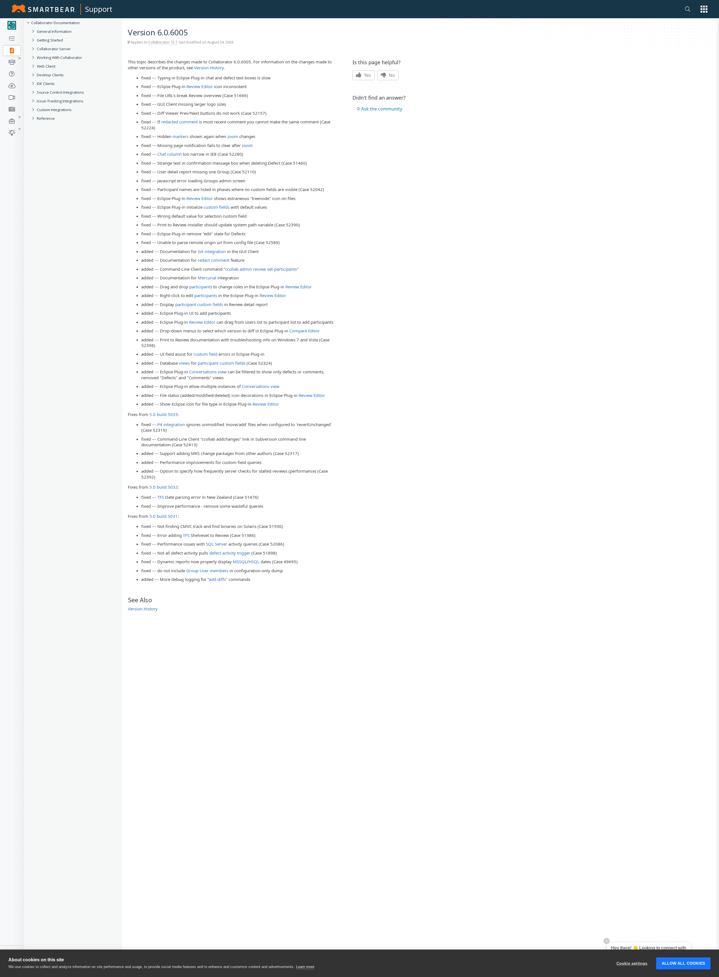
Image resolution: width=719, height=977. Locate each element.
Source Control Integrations (60, 92)
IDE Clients (46, 83)
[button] (703, 9)
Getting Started (50, 40)
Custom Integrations (54, 109)
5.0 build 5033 (163, 414)
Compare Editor (304, 331)
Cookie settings (632, 963)
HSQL (254, 561)
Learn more (305, 967)
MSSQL (240, 561)
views (184, 363)
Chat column (169, 154)
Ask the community (381, 109)
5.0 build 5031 (163, 516)
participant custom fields (199, 304)
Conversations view (208, 371)
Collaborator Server (54, 48)
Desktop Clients (50, 74)
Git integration (212, 251)
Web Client (46, 66)
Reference (46, 118)
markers (180, 136)
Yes (367, 75)
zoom (232, 136)
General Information (54, 31)
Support (98, 9)
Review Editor (199, 86)
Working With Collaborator (59, 57)
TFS (160, 497)
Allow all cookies (683, 963)
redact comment (213, 260)
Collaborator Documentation (55, 22)
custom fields (216, 207)
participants (200, 286)
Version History (209, 67)
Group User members (207, 570)
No (391, 75)
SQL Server (216, 544)
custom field (205, 354)
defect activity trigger (229, 553)
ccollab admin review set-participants (261, 269)
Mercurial (207, 278)
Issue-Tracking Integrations (60, 101)
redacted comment (179, 122)
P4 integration (171, 424)
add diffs (217, 579)
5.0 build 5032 (163, 487)
